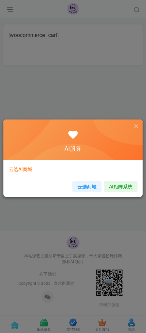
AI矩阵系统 (120, 186)
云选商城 (86, 186)
